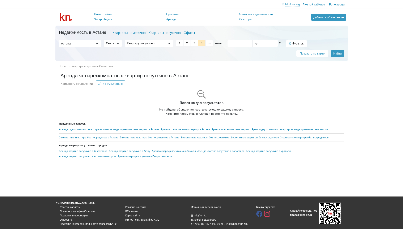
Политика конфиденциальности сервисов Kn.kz (88, 223)
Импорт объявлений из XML (142, 219)
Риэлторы (245, 19)
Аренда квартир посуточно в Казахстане (83, 151)
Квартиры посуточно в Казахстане (92, 66)
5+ (209, 43)
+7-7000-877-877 (201, 223)
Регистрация (337, 4)
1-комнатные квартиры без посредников (205, 137)
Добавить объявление (328, 17)
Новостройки (103, 14)
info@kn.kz (200, 215)
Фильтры (298, 43)
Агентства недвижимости (256, 14)
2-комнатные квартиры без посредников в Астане (149, 137)
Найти (337, 53)
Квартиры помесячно (129, 33)
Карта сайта (132, 215)
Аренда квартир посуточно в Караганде (221, 151)
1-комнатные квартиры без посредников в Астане (88, 137)
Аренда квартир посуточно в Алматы (174, 151)
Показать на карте (312, 53)
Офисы (189, 33)
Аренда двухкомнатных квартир (271, 129)
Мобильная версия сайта (206, 207)
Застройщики (103, 19)
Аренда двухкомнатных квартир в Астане (134, 129)
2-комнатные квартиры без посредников (254, 137)
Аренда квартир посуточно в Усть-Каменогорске (87, 156)
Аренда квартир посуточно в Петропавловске (145, 156)
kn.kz (63, 66)
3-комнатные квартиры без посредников (304, 137)
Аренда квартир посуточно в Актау (129, 151)
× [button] (93, 43)
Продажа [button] (172, 14)
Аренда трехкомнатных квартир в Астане (185, 129)
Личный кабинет (314, 4)
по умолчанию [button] (112, 83)
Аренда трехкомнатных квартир (310, 129)
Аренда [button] (171, 19)
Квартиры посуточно (165, 33)
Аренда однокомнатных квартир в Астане (84, 129)
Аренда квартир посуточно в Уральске (269, 151)
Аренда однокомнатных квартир (231, 129)
